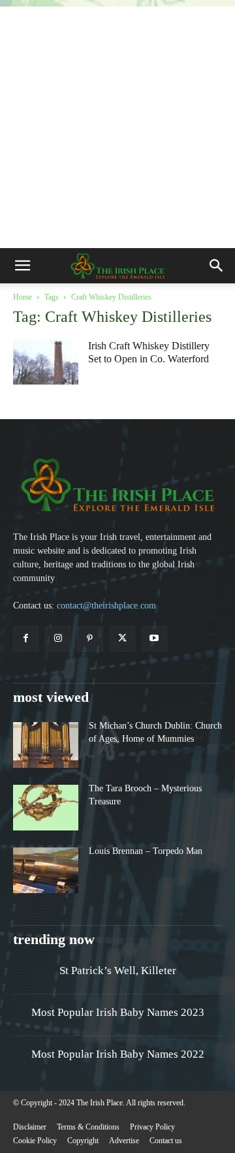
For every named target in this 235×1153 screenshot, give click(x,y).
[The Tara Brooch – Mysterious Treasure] (45, 807)
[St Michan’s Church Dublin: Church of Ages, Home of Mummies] (45, 745)
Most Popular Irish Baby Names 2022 (117, 1054)
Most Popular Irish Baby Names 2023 (117, 1012)
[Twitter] (122, 639)
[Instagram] (57, 639)
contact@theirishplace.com (106, 605)
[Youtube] (154, 639)
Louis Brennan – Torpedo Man (145, 851)
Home (22, 297)
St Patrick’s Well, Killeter (117, 970)
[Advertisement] (117, 124)
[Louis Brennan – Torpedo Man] (45, 870)
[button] (22, 265)
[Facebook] (26, 639)
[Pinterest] (89, 639)
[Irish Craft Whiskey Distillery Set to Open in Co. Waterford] (45, 362)
